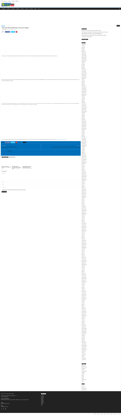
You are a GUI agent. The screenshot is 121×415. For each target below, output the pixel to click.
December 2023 (84, 89)
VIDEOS (35, 8)
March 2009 (83, 341)
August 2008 (83, 351)
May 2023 (83, 99)
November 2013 (84, 261)
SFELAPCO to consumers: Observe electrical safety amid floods (6, 167)
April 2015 (83, 237)
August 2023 (83, 95)
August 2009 (83, 334)
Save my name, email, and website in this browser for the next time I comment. (14, 189)
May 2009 (83, 338)
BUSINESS (31, 8)
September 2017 (84, 196)
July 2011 (83, 301)
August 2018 (83, 180)
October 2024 (84, 75)
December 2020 (84, 140)
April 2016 (83, 220)
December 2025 (84, 55)
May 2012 (83, 287)
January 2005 (84, 358)
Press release (4, 29)
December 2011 (84, 294)
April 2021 (83, 135)
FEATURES (8, 8)
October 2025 (84, 58)
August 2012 (83, 282)
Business (83, 365)
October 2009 (84, 331)
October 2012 (84, 280)
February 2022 (84, 121)
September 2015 (84, 230)
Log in (83, 385)
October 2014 (84, 246)
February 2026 (84, 52)
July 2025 (83, 62)
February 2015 (84, 240)
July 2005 (83, 355)
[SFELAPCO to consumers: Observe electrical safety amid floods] (6, 162)
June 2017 (83, 200)
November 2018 (84, 176)
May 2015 (83, 236)
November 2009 (84, 329)
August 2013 (83, 265)
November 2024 (84, 74)
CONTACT (9, 1)
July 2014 (83, 250)
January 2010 (84, 326)
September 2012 (84, 281)
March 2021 (83, 136)
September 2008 (84, 349)
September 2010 (84, 315)
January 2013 (84, 275)
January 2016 (84, 224)
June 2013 (83, 268)
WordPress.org (84, 389)
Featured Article (84, 371)
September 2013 (84, 264)
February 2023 (84, 104)
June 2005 (83, 356)
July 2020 (83, 148)
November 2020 (84, 142)
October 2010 (84, 314)
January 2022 (84, 122)
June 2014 (83, 251)
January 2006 (84, 353)
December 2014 (84, 243)
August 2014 (83, 248)
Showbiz (83, 376)
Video (82, 381)
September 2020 (84, 145)
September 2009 (84, 332)
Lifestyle (42, 401)
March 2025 (83, 68)
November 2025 (84, 57)
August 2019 (83, 163)
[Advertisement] (60, 17)
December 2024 (84, 72)
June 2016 (83, 217)
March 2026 (83, 51)
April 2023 (83, 101)
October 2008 (84, 348)
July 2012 (83, 284)
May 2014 (83, 253)
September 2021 (84, 128)
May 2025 (83, 65)
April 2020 (83, 152)
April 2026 (83, 50)
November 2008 (84, 346)
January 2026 (84, 54)
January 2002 (84, 359)
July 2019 (83, 165)
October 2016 (84, 211)
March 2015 (83, 238)
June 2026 (83, 47)
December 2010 (84, 311)
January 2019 (84, 173)
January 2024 (84, 88)
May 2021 (83, 133)
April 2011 (83, 305)
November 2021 (84, 125)
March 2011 (83, 307)
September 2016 (84, 213)
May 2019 (83, 167)
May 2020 (83, 150)
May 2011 (83, 304)
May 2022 (83, 116)
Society (83, 378)
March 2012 (83, 290)
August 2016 (83, 214)
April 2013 (83, 271)
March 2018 (83, 187)
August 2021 (83, 129)
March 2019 (83, 170)
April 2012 (83, 288)
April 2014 (83, 254)
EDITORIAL (13, 8)
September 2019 (84, 162)
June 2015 (83, 234)
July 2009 (83, 335)
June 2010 (83, 319)
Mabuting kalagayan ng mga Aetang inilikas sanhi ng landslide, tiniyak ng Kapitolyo (27, 167)
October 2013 (84, 263)
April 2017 (83, 203)
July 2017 (83, 199)
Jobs (41, 404)
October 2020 (84, 143)
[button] (120, 9)
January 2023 (84, 105)
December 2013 (84, 260)
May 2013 (83, 270)
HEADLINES (3, 8)
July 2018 (83, 182)
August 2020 (83, 146)
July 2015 (83, 233)
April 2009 (83, 339)
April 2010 (83, 322)
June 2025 (83, 64)
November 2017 (84, 193)
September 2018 (84, 179)
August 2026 (83, 44)
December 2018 (84, 175)
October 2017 (84, 194)
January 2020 (84, 156)
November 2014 (84, 244)
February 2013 (84, 274)
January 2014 (84, 258)
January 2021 (84, 139)
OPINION (17, 8)
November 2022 (84, 108)
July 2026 (83, 45)
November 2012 (84, 278)
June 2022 (83, 115)
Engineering (83, 368)
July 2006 (83, 352)
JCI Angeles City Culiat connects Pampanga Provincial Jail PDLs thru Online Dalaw (65, 146)
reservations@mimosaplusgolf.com (61, 139)
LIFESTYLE (26, 8)
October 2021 (84, 126)
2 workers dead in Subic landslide (87, 36)
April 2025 (83, 67)
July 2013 (83, 267)
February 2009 (84, 342)
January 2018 (84, 190)
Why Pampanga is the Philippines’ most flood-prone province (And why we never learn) (16, 167)
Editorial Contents (84, 366)
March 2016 (83, 221)
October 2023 (84, 92)
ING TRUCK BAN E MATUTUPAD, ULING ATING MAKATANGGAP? (92, 33)
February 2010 (84, 325)
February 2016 (84, 223)
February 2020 (84, 155)
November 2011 (84, 295)
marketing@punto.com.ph (4, 406)
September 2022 (84, 111)
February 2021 (84, 138)
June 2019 (83, 166)
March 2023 (83, 102)
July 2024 (83, 79)
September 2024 (84, 77)
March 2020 (83, 153)
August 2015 (83, 231)
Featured (83, 369)
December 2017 (84, 192)
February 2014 (84, 257)
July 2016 (83, 216)
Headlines (83, 372)
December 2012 (84, 277)
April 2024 (83, 84)
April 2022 (83, 118)
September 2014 (84, 247)
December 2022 (84, 106)
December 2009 (84, 328)
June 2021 (83, 132)
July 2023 (83, 96)
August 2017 (83, 197)
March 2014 (83, 255)
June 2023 (83, 98)
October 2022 (84, 109)
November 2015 (84, 227)
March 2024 (83, 85)
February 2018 (84, 189)
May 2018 (83, 184)
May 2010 (83, 321)
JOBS (39, 8)
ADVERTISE (13, 1)
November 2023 (84, 91)
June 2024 (83, 81)
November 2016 (84, 210)
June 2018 (83, 183)
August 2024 (83, 78)
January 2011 (84, 309)
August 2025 (83, 61)
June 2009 (83, 336)
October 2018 (84, 177)
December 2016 (84, 209)
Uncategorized (84, 379)
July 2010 (83, 318)
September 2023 (84, 94)
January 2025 (84, 71)
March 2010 (83, 324)
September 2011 (84, 298)
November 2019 (84, 159)
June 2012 (83, 285)
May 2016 (83, 219)
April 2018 (83, 186)
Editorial (42, 398)
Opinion (83, 375)
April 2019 (83, 169)
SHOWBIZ (22, 8)
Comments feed (84, 388)
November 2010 (84, 312)
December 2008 (84, 345)
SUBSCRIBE (16, 1)
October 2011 (84, 297)
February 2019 (84, 172)
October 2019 (84, 160)
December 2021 (84, 123)
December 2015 (84, 226)
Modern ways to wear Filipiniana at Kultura (9, 146)
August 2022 (83, 112)
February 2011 (84, 308)
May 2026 (83, 48)
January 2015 (84, 241)
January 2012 (84, 292)
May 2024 (83, 82)
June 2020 (83, 149)
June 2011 (83, 302)
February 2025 (84, 69)
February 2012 (84, 291)
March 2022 (83, 119)
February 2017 (84, 206)
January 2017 (84, 207)
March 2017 (83, 204)
